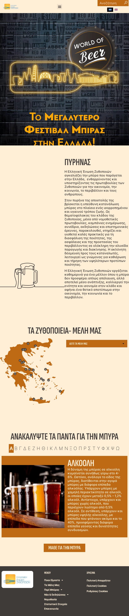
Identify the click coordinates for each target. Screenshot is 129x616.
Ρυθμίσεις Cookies (97, 591)
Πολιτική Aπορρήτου (98, 580)
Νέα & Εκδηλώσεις (54, 594)
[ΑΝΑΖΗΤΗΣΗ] (126, 3)
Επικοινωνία (51, 608)
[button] (59, 6)
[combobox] (96, 343)
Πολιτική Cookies (97, 585)
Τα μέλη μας (51, 585)
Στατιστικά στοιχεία (55, 604)
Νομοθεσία (50, 599)
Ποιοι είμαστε (52, 580)
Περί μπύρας (51, 589)
